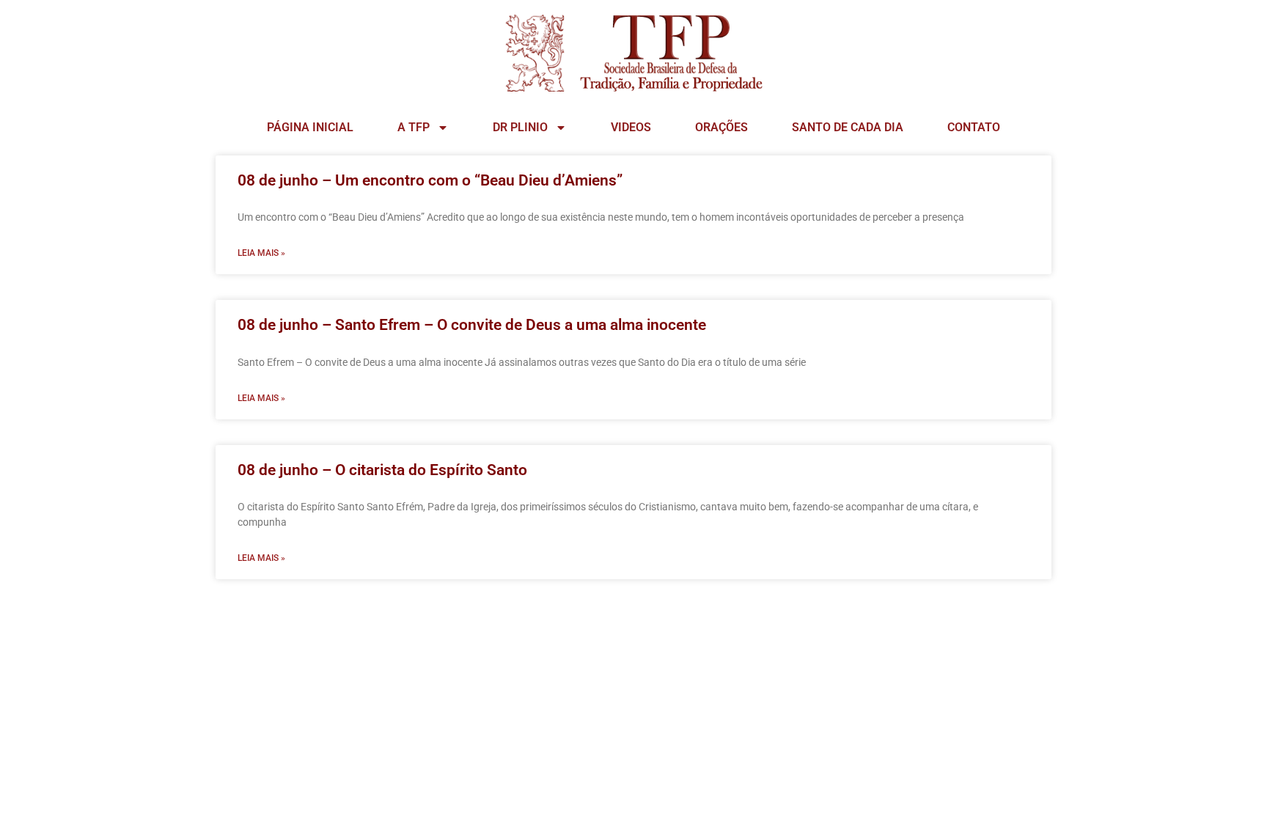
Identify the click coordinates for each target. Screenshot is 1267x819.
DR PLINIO (520, 127)
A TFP (413, 127)
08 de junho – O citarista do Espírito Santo (382, 470)
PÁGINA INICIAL (310, 127)
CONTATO (973, 127)
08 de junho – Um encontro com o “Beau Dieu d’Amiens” (430, 180)
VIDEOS (631, 127)
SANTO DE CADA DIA (847, 127)
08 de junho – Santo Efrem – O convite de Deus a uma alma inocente (472, 325)
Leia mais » (261, 253)
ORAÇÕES (721, 127)
